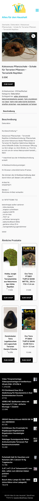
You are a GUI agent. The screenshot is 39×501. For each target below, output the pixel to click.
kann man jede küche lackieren (22, 101)
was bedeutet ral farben (27, 104)
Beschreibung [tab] (9, 111)
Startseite (6, 25)
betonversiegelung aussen (12, 99)
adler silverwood (21, 96)
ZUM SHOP (8, 84)
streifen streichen (9, 104)
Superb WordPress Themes (23, 498)
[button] (33, 36)
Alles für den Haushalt (14, 17)
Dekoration (15, 25)
